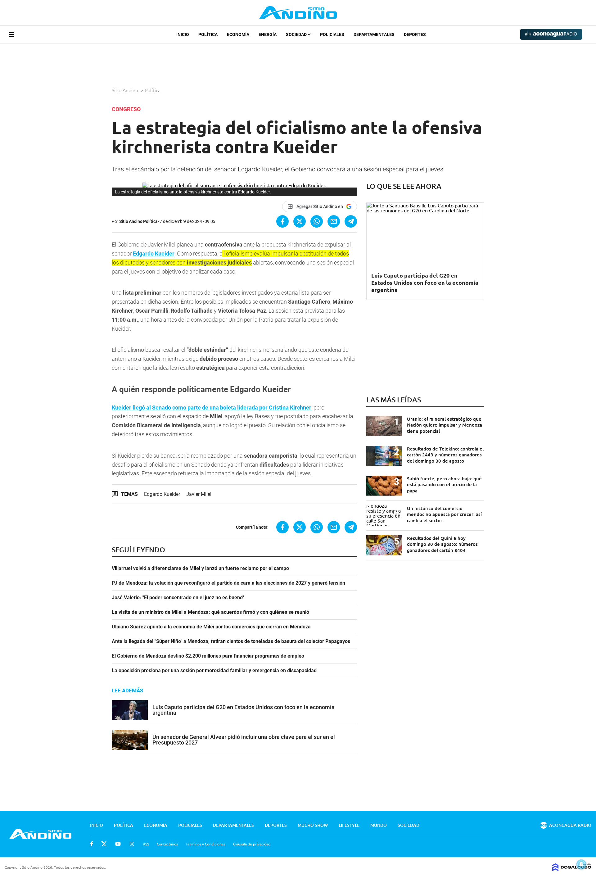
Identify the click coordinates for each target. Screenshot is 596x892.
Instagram (132, 843)
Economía (238, 34)
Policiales (332, 34)
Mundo (378, 825)
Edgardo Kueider (153, 253)
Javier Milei (198, 494)
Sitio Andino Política (138, 221)
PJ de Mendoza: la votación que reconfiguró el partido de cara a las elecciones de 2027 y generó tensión (228, 583)
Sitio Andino (125, 90)
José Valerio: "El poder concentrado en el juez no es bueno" (178, 597)
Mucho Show (313, 825)
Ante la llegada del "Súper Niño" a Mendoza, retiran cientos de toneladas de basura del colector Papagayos (231, 641)
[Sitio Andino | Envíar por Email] (333, 221)
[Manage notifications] (581, 864)
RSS (146, 843)
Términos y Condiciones (205, 843)
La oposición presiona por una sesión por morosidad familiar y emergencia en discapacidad (214, 670)
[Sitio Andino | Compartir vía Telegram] (351, 221)
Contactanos (167, 843)
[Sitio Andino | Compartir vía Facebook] (282, 221)
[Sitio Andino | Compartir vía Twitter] (299, 221)
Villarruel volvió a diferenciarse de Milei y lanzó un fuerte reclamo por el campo (200, 568)
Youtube (118, 843)
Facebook (91, 843)
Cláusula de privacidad (251, 843)
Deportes (415, 34)
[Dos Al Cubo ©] (571, 869)
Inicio (182, 34)
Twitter (104, 843)
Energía (268, 34)
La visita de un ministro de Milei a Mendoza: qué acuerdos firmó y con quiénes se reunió (210, 612)
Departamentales (374, 34)
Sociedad (297, 34)
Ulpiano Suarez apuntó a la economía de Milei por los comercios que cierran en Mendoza (211, 626)
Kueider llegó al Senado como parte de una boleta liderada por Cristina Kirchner (211, 407)
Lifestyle (349, 825)
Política (208, 34)
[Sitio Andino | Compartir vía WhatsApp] (316, 221)
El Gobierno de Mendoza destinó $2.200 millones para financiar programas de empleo (208, 656)
